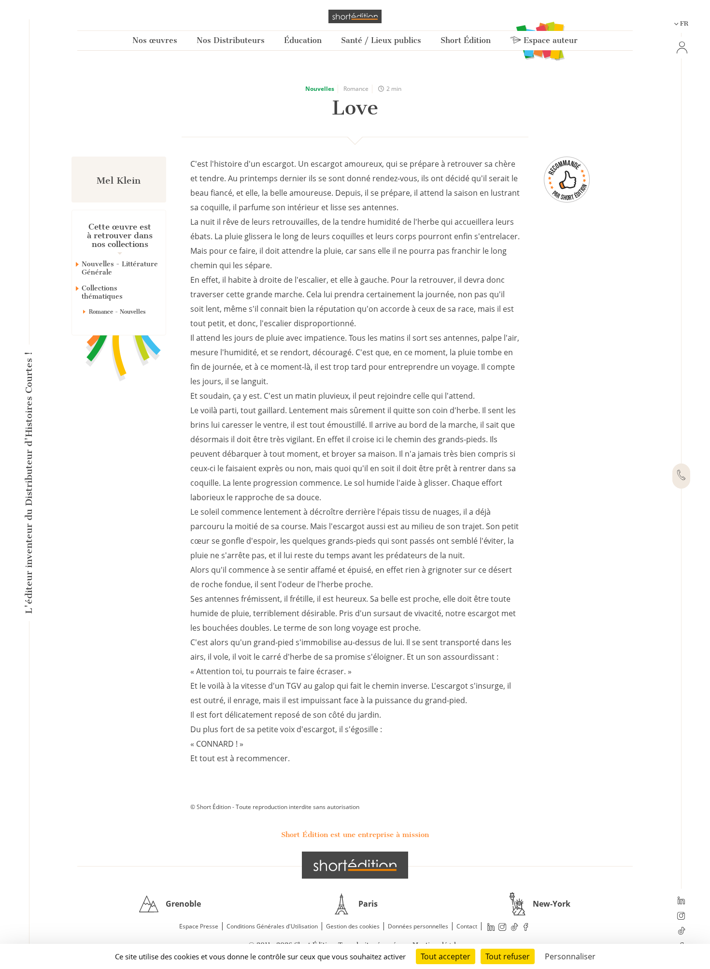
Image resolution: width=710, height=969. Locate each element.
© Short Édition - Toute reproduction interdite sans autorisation (274, 807)
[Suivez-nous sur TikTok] (681, 932)
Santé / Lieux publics (381, 40)
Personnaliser (570, 956)
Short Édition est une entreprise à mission (355, 834)
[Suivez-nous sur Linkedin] (681, 901)
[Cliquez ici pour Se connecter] (681, 47)
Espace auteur (549, 40)
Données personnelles (418, 926)
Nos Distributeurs (231, 40)
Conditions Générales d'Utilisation (272, 926)
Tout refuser (507, 956)
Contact (466, 926)
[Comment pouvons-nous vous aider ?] (681, 476)
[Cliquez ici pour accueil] (355, 865)
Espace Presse (198, 926)
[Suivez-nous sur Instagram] (681, 917)
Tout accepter (445, 956)
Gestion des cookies (353, 926)
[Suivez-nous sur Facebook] (526, 927)
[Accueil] (355, 16)
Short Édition (465, 40)
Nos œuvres (154, 40)
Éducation (303, 40)
